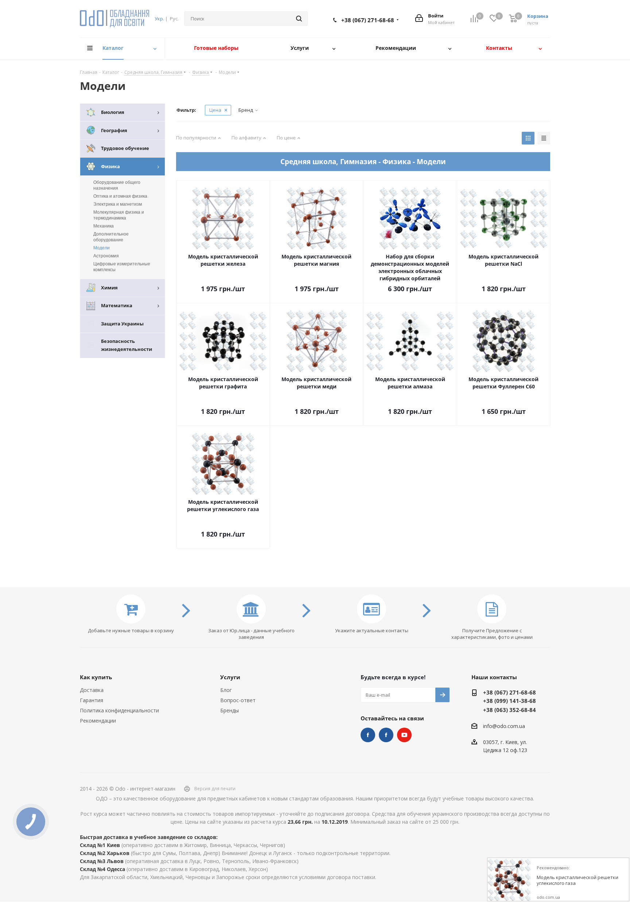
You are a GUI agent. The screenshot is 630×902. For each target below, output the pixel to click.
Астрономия (106, 255)
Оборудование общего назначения (116, 185)
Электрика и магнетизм (117, 204)
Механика (103, 226)
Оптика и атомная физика (120, 196)
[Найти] (299, 18)
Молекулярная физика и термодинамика (118, 215)
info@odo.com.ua (504, 726)
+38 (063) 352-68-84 (509, 709)
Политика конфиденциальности (119, 710)
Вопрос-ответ (238, 700)
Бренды (229, 710)
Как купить (96, 677)
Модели (101, 247)
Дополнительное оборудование (111, 237)
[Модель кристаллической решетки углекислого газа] (509, 880)
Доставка (92, 690)
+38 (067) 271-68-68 (367, 20)
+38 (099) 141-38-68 (509, 700)
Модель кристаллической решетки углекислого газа (577, 880)
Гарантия (91, 700)
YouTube (404, 735)
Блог (226, 690)
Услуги (230, 677)
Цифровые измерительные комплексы (121, 266)
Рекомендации (98, 720)
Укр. (159, 18)
